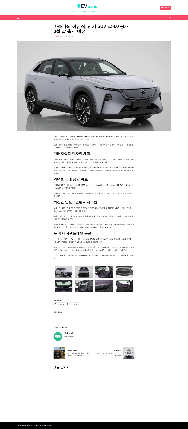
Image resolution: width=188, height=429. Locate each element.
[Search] (170, 18)
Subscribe (165, 8)
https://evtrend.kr (69, 336)
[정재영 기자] (58, 336)
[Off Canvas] (18, 18)
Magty (49, 425)
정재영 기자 (59, 36)
